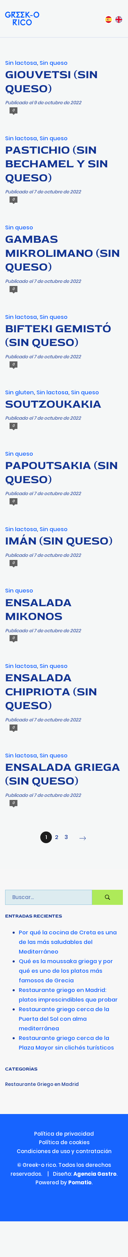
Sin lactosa (21, 63)
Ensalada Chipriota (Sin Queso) (51, 691)
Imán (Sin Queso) (58, 541)
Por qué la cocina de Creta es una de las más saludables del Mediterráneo (68, 942)
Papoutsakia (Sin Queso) (61, 472)
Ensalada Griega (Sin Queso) (62, 774)
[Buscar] (107, 897)
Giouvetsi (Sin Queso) (51, 81)
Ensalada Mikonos (38, 609)
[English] (119, 18)
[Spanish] (108, 18)
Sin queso (54, 63)
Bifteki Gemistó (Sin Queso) (58, 335)
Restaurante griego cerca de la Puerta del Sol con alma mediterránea (64, 1018)
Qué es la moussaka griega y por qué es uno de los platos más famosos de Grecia (66, 970)
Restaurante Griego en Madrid (42, 1084)
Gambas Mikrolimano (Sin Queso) (62, 253)
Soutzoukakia (53, 404)
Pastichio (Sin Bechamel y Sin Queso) (56, 164)
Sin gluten (19, 392)
